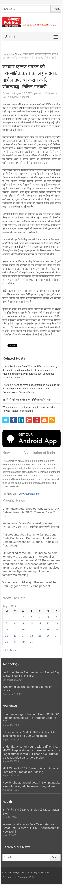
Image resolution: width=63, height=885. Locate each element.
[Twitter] (5, 420)
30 (23, 642)
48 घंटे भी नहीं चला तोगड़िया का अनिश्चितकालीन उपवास (27, 399)
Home (5, 54)
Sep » (12, 650)
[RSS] (52, 420)
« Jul (5, 650)
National (24, 97)
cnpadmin (37, 93)
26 (48, 635)
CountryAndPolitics (19, 872)
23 (23, 635)
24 (31, 635)
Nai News (13, 97)
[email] (44, 420)
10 (31, 623)
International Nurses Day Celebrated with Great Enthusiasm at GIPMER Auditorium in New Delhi (30, 828)
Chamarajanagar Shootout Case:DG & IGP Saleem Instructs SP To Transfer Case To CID (30, 512)
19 (48, 629)
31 (31, 642)
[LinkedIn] (21, 420)
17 (31, 629)
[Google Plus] (29, 420)
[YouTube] (36, 420)
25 (39, 635)
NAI (4, 97)
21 (6, 635)
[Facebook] (13, 420)
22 (14, 635)
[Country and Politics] (31, 22)
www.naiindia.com (29, 494)
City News (15, 54)
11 (40, 623)
